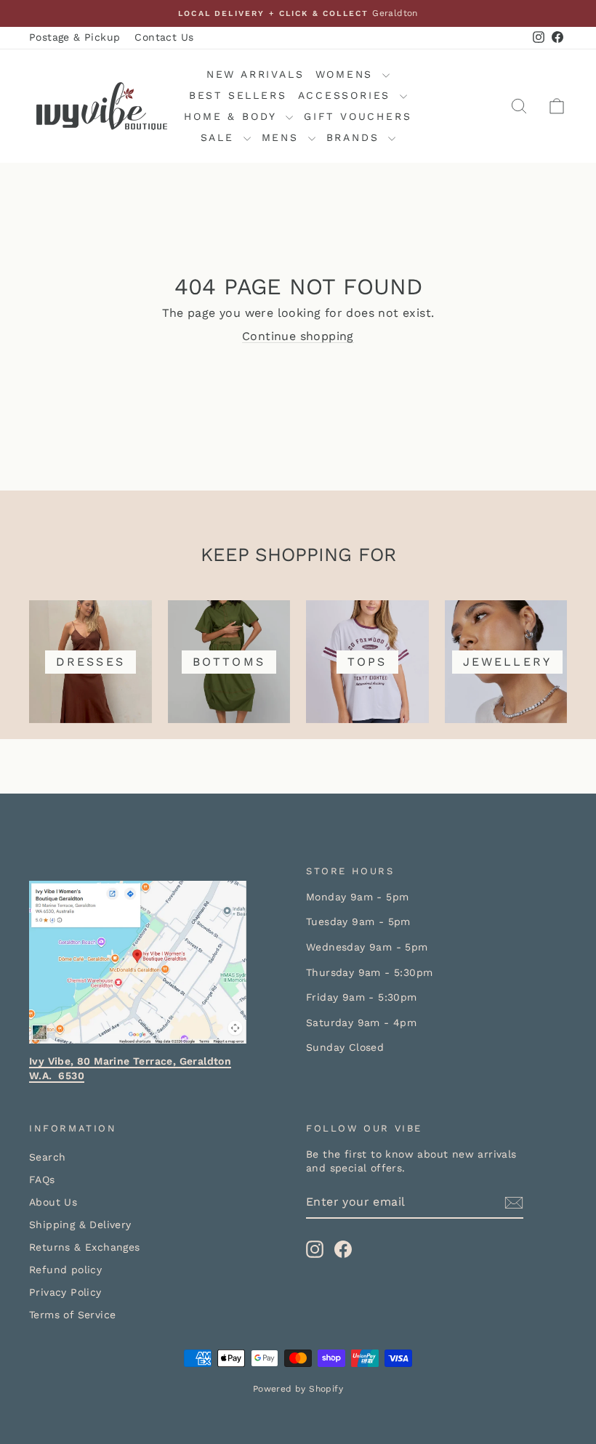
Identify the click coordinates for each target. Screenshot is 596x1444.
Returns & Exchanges (84, 1247)
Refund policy (65, 1269)
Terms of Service (72, 1314)
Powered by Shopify (298, 1389)
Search (47, 1157)
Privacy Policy (65, 1292)
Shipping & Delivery (80, 1224)
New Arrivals (255, 74)
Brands (355, 137)
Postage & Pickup (74, 37)
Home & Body (233, 116)
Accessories (347, 95)
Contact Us (163, 37)
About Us (53, 1202)
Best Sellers (238, 95)
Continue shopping (298, 336)
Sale (220, 137)
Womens (347, 74)
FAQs (42, 1179)
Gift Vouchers (357, 116)
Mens (283, 137)
